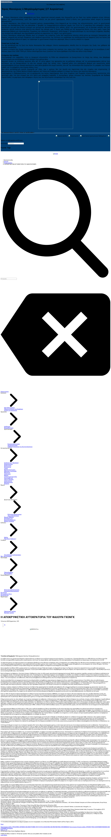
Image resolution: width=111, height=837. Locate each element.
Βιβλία (6, 537)
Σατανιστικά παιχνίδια (10, 476)
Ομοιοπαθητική (8, 478)
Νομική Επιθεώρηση (10, 520)
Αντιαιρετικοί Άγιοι (6, 594)
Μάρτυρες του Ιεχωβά (10, 471)
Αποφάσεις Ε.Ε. (8, 518)
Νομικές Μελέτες (9, 517)
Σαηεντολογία (8, 481)
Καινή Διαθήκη (8, 573)
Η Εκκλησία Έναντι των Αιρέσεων (13, 409)
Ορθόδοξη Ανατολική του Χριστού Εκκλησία (20, 446)
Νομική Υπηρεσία (9, 521)
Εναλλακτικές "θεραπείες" (11, 463)
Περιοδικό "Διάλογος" (10, 539)
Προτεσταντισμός (13, 445)
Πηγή (2, 824)
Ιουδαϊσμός (7, 426)
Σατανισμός (7, 474)
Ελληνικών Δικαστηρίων (15, 514)
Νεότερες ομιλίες (9, 612)
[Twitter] (4, 625)
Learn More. (4, 835)
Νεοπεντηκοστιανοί (9, 469)
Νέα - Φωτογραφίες (6, 556)
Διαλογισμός (7, 465)
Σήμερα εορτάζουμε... (6, 2)
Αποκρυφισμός (8, 464)
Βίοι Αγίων (4, 592)
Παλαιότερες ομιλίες (10, 611)
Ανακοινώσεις (5, 391)
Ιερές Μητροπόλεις (9, 407)
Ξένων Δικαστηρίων (13, 515)
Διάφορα (6, 483)
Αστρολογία (7, 467)
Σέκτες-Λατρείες (9, 479)
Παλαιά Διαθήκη (8, 572)
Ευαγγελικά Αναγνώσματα (11, 591)
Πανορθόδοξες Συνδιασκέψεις (12, 555)
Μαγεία (6, 475)
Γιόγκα (6, 468)
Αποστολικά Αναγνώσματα (11, 589)
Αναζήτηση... (4, 143)
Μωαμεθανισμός (9, 428)
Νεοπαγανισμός (8, 482)
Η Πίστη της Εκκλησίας (10, 410)
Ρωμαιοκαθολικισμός (14, 444)
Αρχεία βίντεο (5, 595)
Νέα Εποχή (7, 472)
